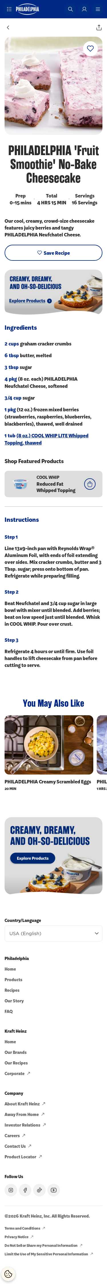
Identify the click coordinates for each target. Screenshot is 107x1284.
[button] (9, 9)
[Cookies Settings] (8, 1274)
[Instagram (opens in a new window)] (11, 1190)
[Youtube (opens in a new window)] (53, 1190)
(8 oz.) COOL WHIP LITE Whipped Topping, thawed (46, 439)
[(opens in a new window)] (53, 855)
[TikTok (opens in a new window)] (39, 1190)
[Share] (99, 27)
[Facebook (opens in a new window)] (25, 1190)
